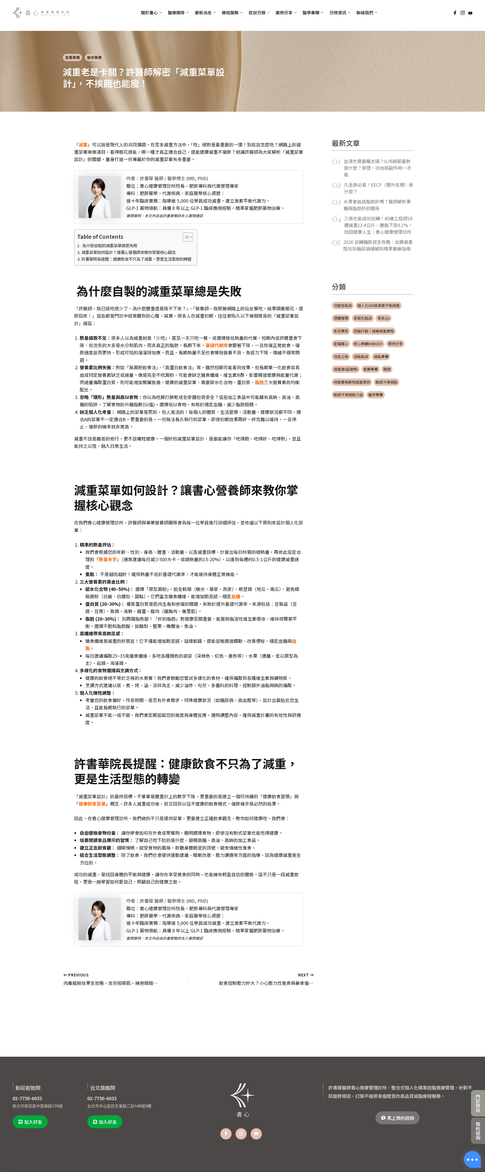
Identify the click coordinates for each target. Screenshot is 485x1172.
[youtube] (256, 1133)
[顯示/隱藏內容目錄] (185, 237)
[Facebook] (455, 13)
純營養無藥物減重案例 (352, 382)
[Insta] (241, 1133)
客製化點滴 (363, 318)
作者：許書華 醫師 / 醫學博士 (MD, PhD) (167, 178)
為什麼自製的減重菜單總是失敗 (109, 245)
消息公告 (341, 356)
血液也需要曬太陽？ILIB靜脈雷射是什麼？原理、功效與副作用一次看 (377, 168)
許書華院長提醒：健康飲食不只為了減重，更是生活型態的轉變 (136, 259)
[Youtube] (470, 12)
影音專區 (341, 331)
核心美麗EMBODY (368, 343)
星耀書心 (341, 343)
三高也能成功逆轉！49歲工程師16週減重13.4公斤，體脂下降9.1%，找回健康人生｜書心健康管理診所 (378, 225)
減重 (83, 144)
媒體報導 (341, 318)
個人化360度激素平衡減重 (378, 305)
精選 (387, 369)
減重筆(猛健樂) (346, 369)
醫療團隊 (176, 12)
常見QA (384, 318)
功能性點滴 (343, 305)
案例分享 (395, 343)
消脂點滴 (361, 356)
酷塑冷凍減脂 (386, 382)
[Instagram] (463, 13)
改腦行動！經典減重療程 (374, 331)
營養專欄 (72, 57)
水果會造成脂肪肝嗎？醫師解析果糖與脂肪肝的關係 (377, 205)
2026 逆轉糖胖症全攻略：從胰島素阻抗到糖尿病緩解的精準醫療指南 (378, 245)
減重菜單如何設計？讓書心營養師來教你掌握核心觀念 (128, 252)
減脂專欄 (381, 356)
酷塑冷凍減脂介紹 (348, 394)
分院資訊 (338, 12)
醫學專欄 (94, 57)
